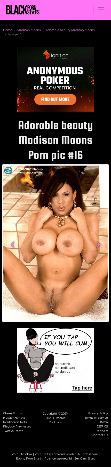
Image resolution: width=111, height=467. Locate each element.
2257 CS (102, 426)
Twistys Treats (13, 431)
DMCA (103, 422)
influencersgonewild (57, 458)
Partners (102, 431)
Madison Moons (29, 30)
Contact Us (100, 435)
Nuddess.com (88, 454)
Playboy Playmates (17, 426)
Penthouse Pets (15, 422)
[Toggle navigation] (100, 10)
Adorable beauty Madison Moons (70, 30)
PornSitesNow (22, 454)
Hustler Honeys (14, 417)
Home (7, 30)
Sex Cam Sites (84, 458)
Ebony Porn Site (27, 458)
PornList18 (42, 454)
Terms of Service (96, 417)
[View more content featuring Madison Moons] (55, 243)
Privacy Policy (98, 413)
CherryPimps (12, 413)
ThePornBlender (64, 454)
